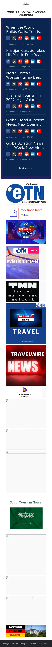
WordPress (45, 643)
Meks (28, 643)
